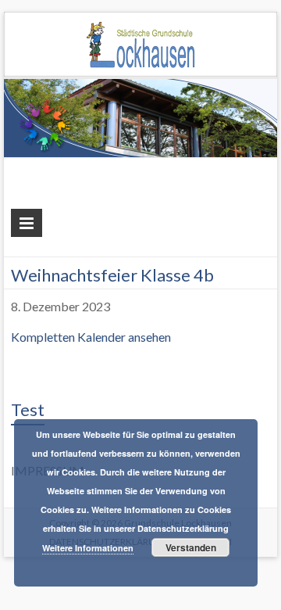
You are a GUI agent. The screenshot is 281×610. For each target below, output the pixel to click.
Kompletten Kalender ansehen (91, 336)
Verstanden (190, 547)
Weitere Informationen (87, 548)
